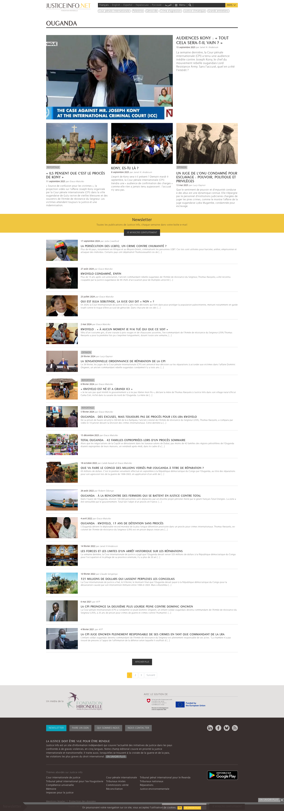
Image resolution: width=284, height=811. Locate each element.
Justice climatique (194, 11)
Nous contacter (138, 728)
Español (128, 5)
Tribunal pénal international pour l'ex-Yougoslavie (74, 781)
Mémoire (51, 789)
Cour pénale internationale (114, 11)
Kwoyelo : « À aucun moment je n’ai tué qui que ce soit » (124, 329)
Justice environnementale (154, 789)
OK (180, 808)
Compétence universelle (60, 785)
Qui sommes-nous (108, 728)
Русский (157, 5)
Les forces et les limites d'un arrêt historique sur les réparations (132, 550)
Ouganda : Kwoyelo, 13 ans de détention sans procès (122, 523)
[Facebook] (218, 728)
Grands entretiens (218, 11)
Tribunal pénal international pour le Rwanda (165, 777)
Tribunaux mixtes (116, 781)
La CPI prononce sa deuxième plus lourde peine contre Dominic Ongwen (137, 606)
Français (104, 5)
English (116, 5)
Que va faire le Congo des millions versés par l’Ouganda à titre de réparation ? (142, 467)
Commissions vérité (117, 785)
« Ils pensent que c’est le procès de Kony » (75, 175)
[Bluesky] (227, 728)
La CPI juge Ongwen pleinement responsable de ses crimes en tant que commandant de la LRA (153, 634)
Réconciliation (114, 789)
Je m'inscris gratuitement (142, 232)
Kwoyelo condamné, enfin (101, 273)
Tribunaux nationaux (151, 781)
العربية (168, 5)
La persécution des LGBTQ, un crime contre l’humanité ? (124, 245)
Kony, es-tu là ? (124, 167)
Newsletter (56, 728)
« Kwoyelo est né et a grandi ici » (107, 388)
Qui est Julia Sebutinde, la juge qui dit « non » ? (117, 301)
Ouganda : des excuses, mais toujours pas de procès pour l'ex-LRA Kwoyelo (139, 416)
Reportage (53, 167)
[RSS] (235, 728)
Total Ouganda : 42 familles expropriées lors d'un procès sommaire (133, 439)
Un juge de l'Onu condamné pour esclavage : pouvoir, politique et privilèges (206, 177)
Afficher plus (142, 662)
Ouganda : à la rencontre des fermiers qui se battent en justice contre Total (141, 495)
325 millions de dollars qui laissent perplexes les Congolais (128, 578)
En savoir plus (192, 808)
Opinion (182, 167)
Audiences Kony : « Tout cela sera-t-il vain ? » (202, 39)
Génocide (151, 11)
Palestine (138, 11)
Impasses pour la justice (60, 792)
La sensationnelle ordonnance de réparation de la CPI (123, 361)
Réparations (146, 785)
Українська (142, 5)
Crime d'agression (170, 11)
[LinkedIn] (210, 728)
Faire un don (80, 728)
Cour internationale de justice (63, 777)
